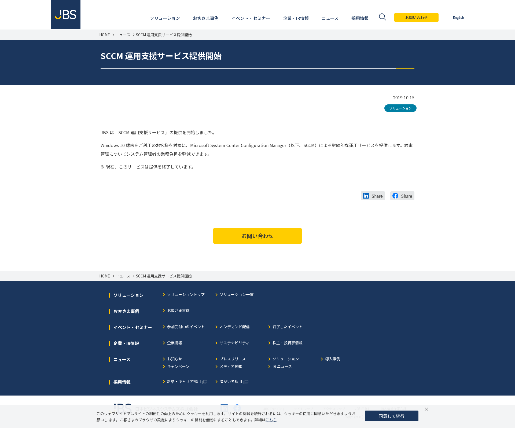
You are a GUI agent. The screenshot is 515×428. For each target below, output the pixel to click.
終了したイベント (288, 327)
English (458, 17)
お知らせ (174, 359)
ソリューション (400, 108)
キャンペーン (178, 366)
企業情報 (174, 343)
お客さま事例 (178, 311)
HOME (104, 34)
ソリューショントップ (186, 294)
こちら (271, 419)
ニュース (123, 34)
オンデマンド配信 (235, 327)
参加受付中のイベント (186, 327)
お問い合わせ (416, 17)
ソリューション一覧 (236, 294)
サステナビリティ (234, 343)
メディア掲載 (231, 366)
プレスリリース (233, 359)
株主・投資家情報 (288, 343)
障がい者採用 (231, 381)
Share (377, 196)
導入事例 (332, 359)
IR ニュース (282, 366)
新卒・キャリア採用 (184, 381)
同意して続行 (391, 416)
